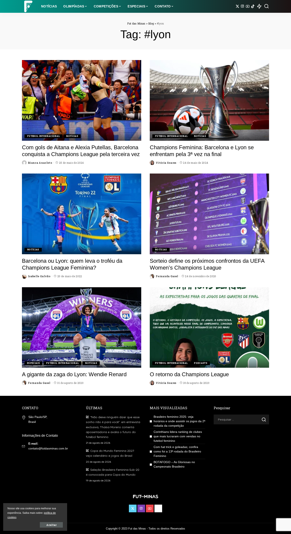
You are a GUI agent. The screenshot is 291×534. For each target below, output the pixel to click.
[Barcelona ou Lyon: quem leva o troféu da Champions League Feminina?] (81, 214)
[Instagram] (242, 6)
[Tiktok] (253, 6)
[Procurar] (266, 6)
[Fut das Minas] (28, 6)
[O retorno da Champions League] (209, 327)
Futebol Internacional (43, 136)
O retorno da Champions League (189, 374)
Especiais (33, 363)
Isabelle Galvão (39, 276)
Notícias (72, 136)
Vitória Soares (166, 162)
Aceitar (51, 525)
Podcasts (200, 363)
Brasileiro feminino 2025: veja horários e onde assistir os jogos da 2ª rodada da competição (179, 421)
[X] (237, 6)
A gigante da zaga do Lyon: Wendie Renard (74, 374)
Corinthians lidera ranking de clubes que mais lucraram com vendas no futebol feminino (178, 436)
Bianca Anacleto (40, 162)
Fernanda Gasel (167, 276)
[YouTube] (247, 6)
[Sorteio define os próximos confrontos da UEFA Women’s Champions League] (209, 214)
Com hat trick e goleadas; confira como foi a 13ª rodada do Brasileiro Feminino (177, 451)
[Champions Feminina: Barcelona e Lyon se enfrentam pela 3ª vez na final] (209, 100)
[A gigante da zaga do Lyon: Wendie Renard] (81, 327)
